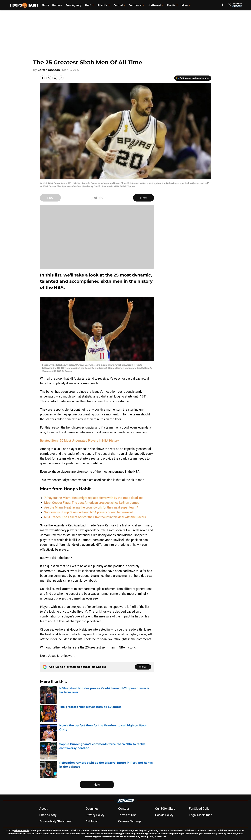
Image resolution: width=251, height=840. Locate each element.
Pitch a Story (48, 815)
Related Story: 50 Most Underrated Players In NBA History (79, 440)
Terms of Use (127, 815)
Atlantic (102, 5)
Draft (88, 5)
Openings (92, 808)
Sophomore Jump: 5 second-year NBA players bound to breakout (88, 512)
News (45, 5)
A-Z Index (92, 821)
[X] (229, 4)
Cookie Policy (164, 815)
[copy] (61, 78)
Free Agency (74, 5)
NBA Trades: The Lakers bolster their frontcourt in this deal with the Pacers (95, 517)
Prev (50, 198)
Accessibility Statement (55, 821)
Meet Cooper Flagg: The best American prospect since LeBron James (91, 502)
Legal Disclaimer (200, 815)
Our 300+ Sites (165, 808)
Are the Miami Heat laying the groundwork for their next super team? (91, 507)
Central (118, 5)
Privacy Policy (95, 815)
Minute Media (21, 830)
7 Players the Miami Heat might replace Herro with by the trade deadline (93, 498)
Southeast (135, 5)
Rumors (57, 5)
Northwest (154, 5)
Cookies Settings (129, 821)
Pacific (171, 5)
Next (143, 198)
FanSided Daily (199, 808)
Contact (123, 808)
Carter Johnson (49, 70)
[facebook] (222, 4)
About (43, 808)
